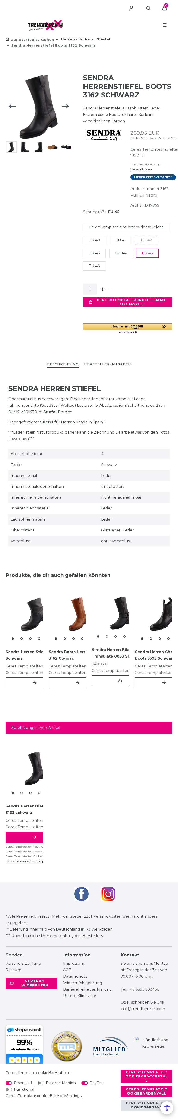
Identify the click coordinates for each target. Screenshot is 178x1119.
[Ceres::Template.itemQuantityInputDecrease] (111, 289)
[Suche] (149, 8)
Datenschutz (75, 976)
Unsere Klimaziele (79, 996)
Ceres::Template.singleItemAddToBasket (131, 302)
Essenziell (23, 1083)
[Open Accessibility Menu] (166, 1107)
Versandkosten (141, 169)
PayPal (96, 1083)
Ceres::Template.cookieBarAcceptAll (146, 1076)
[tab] (62, 364)
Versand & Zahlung (23, 963)
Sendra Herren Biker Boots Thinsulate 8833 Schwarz (118, 653)
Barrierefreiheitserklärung (87, 989)
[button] (127, 328)
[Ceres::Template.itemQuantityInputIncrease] (102, 289)
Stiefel (102, 39)
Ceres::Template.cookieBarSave (146, 1105)
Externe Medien (61, 1083)
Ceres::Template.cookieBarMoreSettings (44, 1096)
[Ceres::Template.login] (132, 8)
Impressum (73, 963)
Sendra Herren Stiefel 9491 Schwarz (33, 655)
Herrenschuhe (75, 39)
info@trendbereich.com (143, 1009)
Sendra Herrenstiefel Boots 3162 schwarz (33, 809)
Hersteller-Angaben (107, 364)
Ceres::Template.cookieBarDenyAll (146, 1091)
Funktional (24, 1089)
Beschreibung (63, 364)
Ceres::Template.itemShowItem (35, 682)
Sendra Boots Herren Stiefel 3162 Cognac (77, 655)
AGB (67, 970)
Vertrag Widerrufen (34, 983)
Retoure (13, 970)
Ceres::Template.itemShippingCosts (31, 861)
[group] (35, 614)
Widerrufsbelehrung (82, 983)
